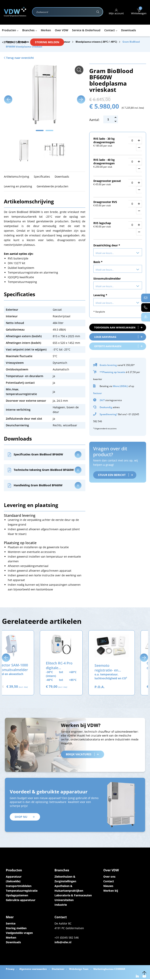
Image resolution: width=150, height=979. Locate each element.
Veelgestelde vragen (19, 933)
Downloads (13, 942)
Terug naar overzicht (19, 58)
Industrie (60, 905)
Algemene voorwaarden (33, 969)
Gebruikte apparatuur (20, 900)
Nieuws (108, 886)
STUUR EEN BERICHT (112, 475)
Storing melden (47, 42)
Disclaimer (58, 969)
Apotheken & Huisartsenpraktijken (68, 888)
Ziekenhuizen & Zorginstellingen (65, 879)
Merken (11, 937)
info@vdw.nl (62, 942)
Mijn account (116, 13)
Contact (108, 881)
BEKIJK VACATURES (78, 754)
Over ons (109, 876)
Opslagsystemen (17, 895)
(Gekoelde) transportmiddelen (18, 883)
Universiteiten (64, 900)
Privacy (10, 969)
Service (10, 923)
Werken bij (110, 890)
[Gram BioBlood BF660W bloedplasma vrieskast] (79, 70)
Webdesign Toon (78, 969)
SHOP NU (21, 817)
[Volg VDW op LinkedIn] (138, 976)
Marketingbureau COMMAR (109, 969)
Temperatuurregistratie (22, 890)
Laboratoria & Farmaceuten (73, 895)
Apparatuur (13, 876)
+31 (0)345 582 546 (14, 42)
